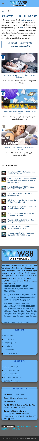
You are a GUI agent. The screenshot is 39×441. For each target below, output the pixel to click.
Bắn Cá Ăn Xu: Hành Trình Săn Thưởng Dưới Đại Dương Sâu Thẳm (22, 227)
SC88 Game (8, 303)
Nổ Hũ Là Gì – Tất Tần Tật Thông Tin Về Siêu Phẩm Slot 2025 (22, 201)
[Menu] (3, 3)
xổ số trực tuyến (28, 20)
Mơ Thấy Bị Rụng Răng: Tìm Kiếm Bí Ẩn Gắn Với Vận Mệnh (19, 112)
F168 (18, 322)
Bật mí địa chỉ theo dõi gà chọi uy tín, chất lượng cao (21, 194)
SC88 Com (12, 308)
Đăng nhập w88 (10, 343)
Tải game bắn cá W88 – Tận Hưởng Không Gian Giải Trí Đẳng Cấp (21, 234)
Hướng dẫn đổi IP (10, 353)
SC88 (23, 303)
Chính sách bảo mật (11, 370)
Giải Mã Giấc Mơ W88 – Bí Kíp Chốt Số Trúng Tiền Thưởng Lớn (19, 76)
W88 (3, 11)
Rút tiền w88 (9, 350)
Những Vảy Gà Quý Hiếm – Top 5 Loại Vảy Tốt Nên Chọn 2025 (22, 208)
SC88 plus (16, 303)
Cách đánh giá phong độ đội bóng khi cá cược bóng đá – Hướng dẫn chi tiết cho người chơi (22, 180)
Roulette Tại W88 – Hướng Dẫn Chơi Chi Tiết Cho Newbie (21, 173)
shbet (21, 288)
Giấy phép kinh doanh (12, 377)
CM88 (6, 295)
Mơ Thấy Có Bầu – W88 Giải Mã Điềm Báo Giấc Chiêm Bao (19, 148)
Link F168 (24, 322)
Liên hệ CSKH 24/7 (11, 367)
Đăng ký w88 (9, 339)
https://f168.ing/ (9, 322)
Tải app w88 (8, 336)
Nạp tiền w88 (9, 346)
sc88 (18, 308)
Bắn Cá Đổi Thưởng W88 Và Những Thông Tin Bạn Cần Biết (21, 188)
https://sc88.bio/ (10, 306)
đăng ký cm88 (25, 297)
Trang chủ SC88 (18, 311)
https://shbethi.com (11, 288)
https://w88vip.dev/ (17, 394)
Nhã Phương (15, 381)
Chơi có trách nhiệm (11, 374)
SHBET (6, 286)
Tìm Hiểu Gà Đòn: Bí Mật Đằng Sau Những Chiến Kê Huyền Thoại (21, 221)
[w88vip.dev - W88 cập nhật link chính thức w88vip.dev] (20, 3)
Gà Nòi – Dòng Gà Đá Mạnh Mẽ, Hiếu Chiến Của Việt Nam (21, 214)
